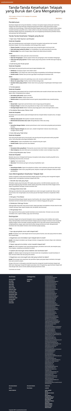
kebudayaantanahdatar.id (50, 326)
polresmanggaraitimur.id (50, 349)
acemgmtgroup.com (57, 339)
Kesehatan (27, 16)
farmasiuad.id (48, 319)
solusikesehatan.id (49, 276)
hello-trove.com (55, 361)
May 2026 (11, 284)
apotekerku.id (48, 318)
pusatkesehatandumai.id (50, 306)
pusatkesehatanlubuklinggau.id (51, 309)
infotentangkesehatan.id (50, 350)
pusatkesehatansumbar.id (50, 286)
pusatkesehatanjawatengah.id (51, 289)
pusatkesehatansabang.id (50, 298)
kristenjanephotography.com (51, 375)
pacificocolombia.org (55, 359)
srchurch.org (54, 377)
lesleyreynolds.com (49, 363)
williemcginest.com (57, 334)
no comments (34, 16)
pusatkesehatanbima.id (50, 314)
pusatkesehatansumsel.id (50, 288)
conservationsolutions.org (50, 358)
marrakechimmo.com (49, 347)
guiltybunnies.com (49, 339)
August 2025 (12, 299)
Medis (28, 281)
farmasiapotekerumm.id (50, 354)
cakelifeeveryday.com (57, 355)
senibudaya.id (48, 322)
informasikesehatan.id (49, 351)
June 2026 (11, 282)
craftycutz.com (58, 333)
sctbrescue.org (48, 377)
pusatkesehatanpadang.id (50, 302)
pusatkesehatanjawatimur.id (51, 284)
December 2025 (13, 292)
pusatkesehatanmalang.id (50, 311)
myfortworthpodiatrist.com (51, 373)
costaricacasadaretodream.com (51, 371)
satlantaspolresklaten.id (50, 330)
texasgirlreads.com (49, 334)
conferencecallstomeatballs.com (52, 379)
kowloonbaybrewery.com (50, 367)
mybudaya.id (58, 326)
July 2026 (11, 281)
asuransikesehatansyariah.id (51, 277)
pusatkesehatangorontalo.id (51, 297)
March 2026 (12, 287)
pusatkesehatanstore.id (50, 278)
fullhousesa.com (48, 343)
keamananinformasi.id (49, 382)
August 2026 (12, 279)
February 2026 (12, 289)
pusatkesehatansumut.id (50, 285)
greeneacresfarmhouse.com (51, 341)
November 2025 (13, 294)
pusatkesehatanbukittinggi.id (51, 304)
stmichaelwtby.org (49, 381)
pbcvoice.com (55, 345)
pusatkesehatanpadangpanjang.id (52, 305)
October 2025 (12, 296)
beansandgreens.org (49, 357)
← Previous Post (13, 18)
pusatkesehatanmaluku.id (50, 294)
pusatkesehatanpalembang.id (51, 307)
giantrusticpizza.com (49, 378)
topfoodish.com (48, 361)
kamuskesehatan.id (49, 353)
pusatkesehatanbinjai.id (50, 301)
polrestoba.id (58, 349)
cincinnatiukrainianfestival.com (51, 342)
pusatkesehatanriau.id (49, 290)
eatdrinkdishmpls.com (49, 333)
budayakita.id (57, 321)
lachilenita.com (48, 369)
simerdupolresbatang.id (50, 329)
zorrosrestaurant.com (49, 335)
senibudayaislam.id (49, 325)
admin (14, 16)
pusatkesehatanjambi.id (50, 292)
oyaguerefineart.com (56, 343)
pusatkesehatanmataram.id (51, 313)
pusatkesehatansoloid (7, 2)
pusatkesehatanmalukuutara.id (51, 296)
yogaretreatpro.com (49, 374)
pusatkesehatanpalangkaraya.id (51, 317)
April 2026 (11, 286)
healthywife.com (48, 345)
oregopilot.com (48, 370)
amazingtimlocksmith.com (50, 346)
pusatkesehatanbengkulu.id (51, 293)
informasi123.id (48, 383)
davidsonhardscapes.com (50, 337)
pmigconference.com (49, 362)
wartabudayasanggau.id (50, 327)
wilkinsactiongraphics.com (50, 338)
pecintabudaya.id (54, 319)
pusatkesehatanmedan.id (50, 300)
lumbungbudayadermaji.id (50, 323)
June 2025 (11, 302)
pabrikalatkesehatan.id (50, 280)
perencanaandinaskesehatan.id (51, 281)
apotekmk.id (53, 318)
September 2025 (13, 297)
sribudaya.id (58, 327)
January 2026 (12, 291)
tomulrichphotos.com (49, 365)
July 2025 (11, 301)
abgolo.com (54, 369)
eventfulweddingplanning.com (51, 366)
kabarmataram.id (48, 355)
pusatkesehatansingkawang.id (51, 315)
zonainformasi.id (58, 382)
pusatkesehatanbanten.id (50, 282)
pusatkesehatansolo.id (50, 310)
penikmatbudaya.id (55, 322)
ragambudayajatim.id (49, 321)
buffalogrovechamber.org (50, 331)
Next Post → (59, 18)
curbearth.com (48, 359)
